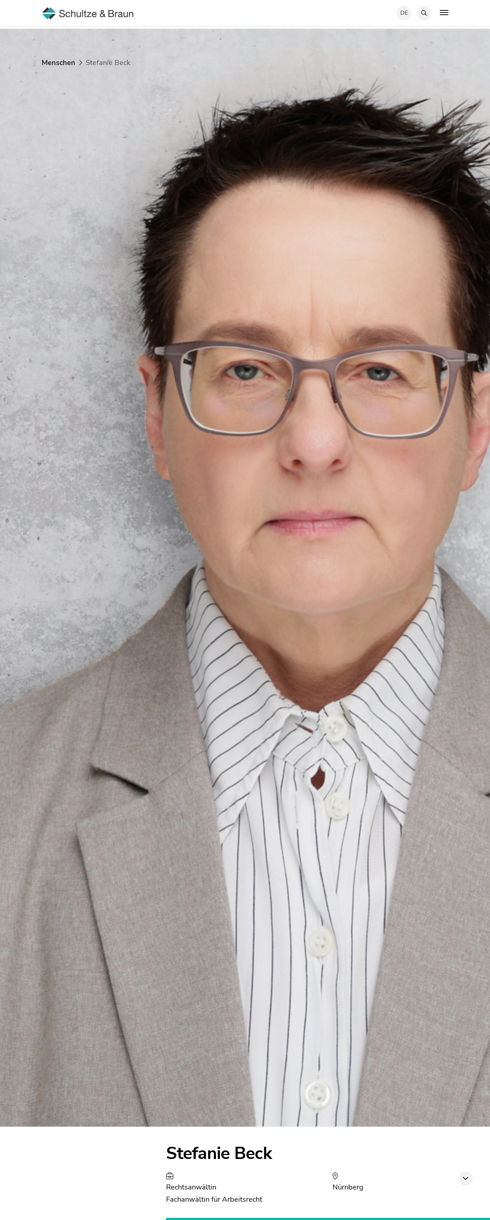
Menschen (58, 62)
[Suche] (424, 13)
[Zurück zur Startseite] (88, 12)
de (404, 13)
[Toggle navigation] (444, 12)
